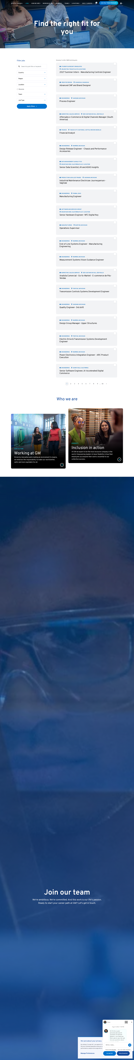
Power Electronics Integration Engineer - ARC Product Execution (84, 356)
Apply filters (31, 106)
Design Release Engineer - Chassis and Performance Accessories (83, 149)
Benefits (59, 3)
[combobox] (32, 72)
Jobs (27, 3)
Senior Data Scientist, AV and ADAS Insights (79, 167)
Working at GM (27, 453)
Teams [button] (67, 3)
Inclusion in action (88, 447)
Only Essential (123, 1053)
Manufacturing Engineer (70, 196)
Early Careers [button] (87, 3)
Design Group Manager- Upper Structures (78, 323)
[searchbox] (31, 72)
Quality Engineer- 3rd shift (72, 307)
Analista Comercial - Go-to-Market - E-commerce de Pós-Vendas (85, 276)
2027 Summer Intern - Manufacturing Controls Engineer (85, 72)
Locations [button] (75, 3)
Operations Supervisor (70, 228)
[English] (121, 3)
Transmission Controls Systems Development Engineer (84, 291)
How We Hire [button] (35, 3)
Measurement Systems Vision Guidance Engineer (82, 260)
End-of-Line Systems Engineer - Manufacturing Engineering (81, 245)
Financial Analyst (67, 133)
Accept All (109, 1053)
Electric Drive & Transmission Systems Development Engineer (83, 340)
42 (102, 384)
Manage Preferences (88, 1053)
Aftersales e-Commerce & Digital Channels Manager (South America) (86, 118)
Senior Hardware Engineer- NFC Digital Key (79, 215)
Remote (21, 89)
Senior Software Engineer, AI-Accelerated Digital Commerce (81, 372)
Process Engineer (67, 101)
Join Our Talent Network (108, 3)
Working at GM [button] (48, 3)
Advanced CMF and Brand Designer (75, 85)
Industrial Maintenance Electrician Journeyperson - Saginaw (83, 181)
